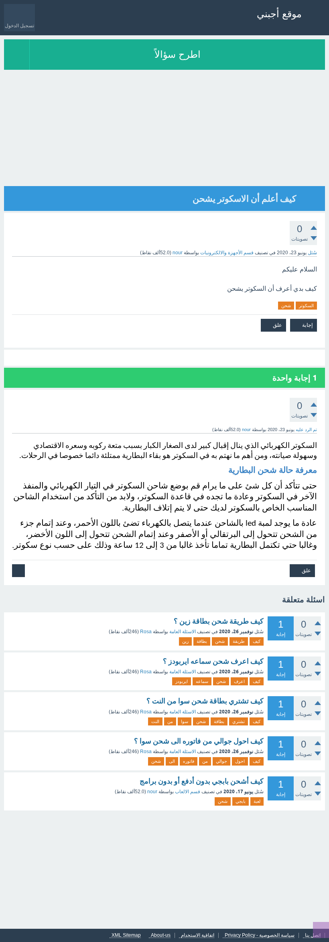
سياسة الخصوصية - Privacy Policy (259, 935)
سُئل (312, 252)
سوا (184, 721)
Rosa (146, 631)
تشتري (238, 721)
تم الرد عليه (306, 429)
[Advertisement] (164, 130)
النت (155, 721)
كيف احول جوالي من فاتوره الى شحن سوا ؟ (199, 741)
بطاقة (202, 641)
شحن (286, 305)
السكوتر (306, 305)
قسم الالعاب (187, 791)
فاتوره (188, 761)
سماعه (202, 681)
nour (152, 791)
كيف (256, 641)
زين (185, 641)
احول (240, 761)
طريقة (239, 641)
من (170, 721)
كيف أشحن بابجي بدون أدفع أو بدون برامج (202, 781)
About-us (161, 935)
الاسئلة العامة (182, 631)
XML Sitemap (126, 935)
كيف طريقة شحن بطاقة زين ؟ (219, 621)
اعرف (239, 681)
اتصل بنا (313, 935)
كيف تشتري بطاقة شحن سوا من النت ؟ (205, 701)
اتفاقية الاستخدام (197, 935)
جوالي (221, 761)
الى (172, 761)
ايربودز (181, 681)
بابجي (241, 801)
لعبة (257, 801)
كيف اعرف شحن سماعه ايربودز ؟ (213, 661)
